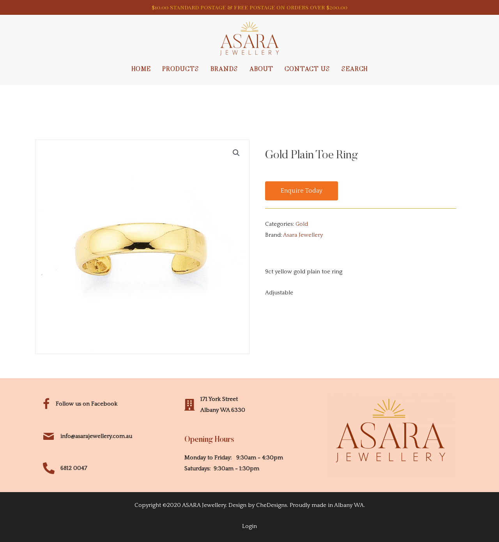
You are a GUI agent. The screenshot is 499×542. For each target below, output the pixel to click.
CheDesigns (271, 505)
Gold (302, 224)
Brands (224, 69)
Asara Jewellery (303, 235)
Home (141, 69)
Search (355, 69)
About (261, 69)
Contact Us (307, 69)
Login (249, 526)
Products (180, 69)
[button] (301, 191)
